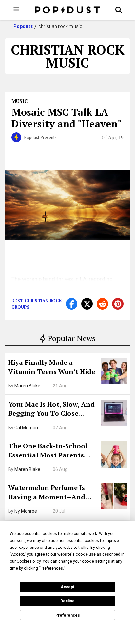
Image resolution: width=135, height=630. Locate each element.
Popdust (23, 26)
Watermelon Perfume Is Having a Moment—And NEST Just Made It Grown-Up (50, 493)
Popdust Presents (40, 137)
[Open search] (118, 10)
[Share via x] (87, 304)
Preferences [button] (52, 568)
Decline (67, 601)
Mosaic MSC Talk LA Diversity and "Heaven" (66, 117)
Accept (67, 587)
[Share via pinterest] (118, 304)
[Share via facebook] (71, 304)
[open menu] (16, 10)
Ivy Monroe (25, 511)
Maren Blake (27, 385)
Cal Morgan (26, 427)
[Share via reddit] (102, 304)
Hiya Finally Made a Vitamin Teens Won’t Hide (51, 367)
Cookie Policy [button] (29, 561)
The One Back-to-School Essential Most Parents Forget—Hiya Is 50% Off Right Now (47, 451)
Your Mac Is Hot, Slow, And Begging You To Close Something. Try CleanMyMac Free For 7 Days (51, 409)
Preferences (67, 615)
